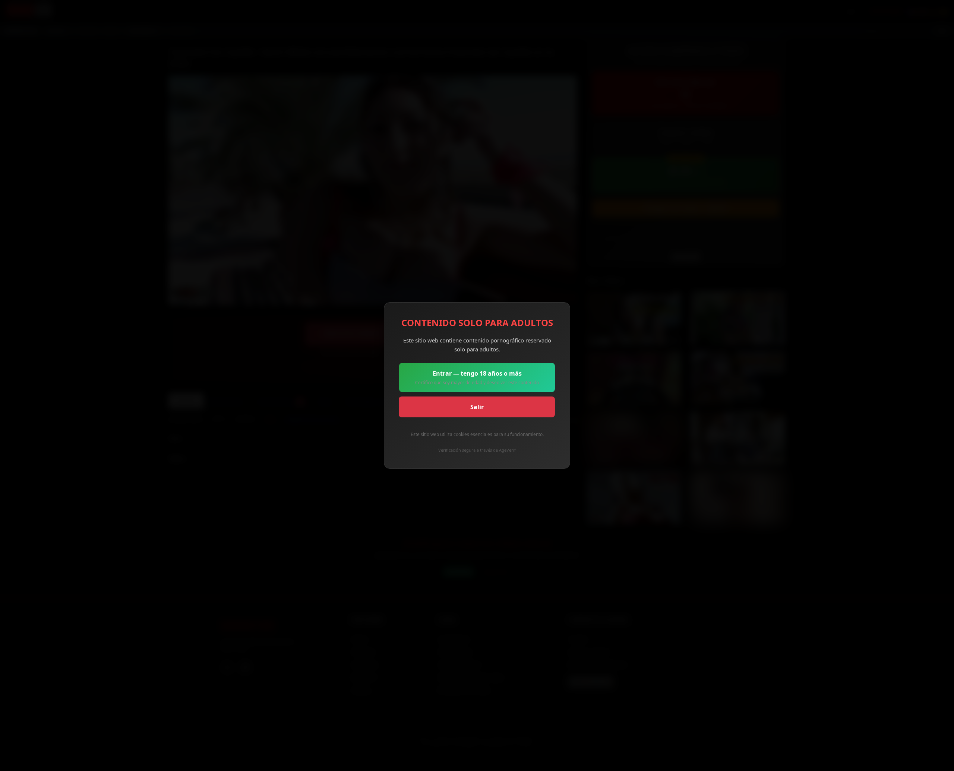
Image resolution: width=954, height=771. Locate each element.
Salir (477, 407)
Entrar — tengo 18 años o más (477, 377)
